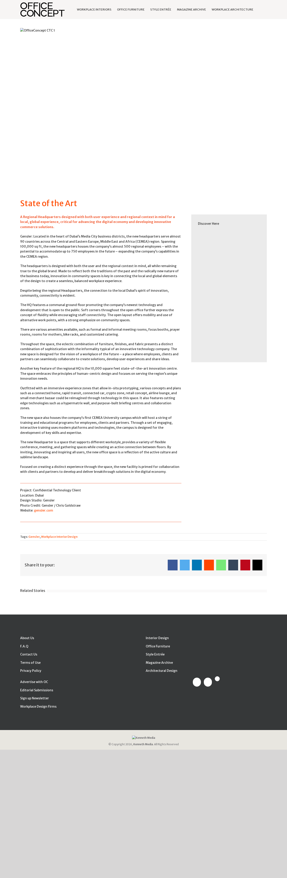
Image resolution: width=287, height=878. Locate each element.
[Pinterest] (197, 682)
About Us (27, 638)
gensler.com (43, 510)
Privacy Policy (30, 671)
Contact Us (28, 654)
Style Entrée (155, 654)
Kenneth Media (143, 744)
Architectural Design (161, 671)
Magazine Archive (159, 663)
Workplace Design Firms (38, 707)
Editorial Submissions (36, 690)
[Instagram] (217, 678)
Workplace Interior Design (59, 537)
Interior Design (157, 638)
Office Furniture (158, 646)
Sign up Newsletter (34, 698)
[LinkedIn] (208, 682)
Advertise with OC (34, 682)
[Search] (260, 9)
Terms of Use (30, 663)
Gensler (34, 537)
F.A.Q (24, 646)
